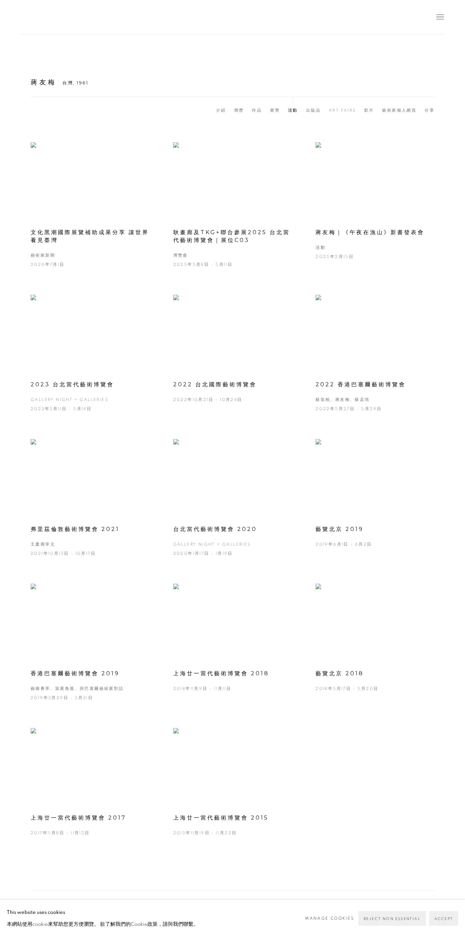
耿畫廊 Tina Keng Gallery (30, 17)
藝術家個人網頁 (399, 110)
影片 (369, 110)
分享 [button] (429, 110)
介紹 (221, 110)
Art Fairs (342, 110)
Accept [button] (443, 919)
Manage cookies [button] (329, 918)
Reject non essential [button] (392, 919)
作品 (257, 110)
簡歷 (239, 110)
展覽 (275, 110)
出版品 (313, 110)
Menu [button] (439, 17)
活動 (293, 110)
